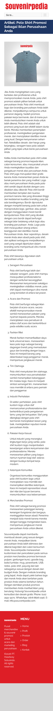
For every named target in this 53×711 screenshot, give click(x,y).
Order (25, 640)
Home (25, 626)
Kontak (25, 649)
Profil (25, 631)
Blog (24, 645)
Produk (26, 635)
